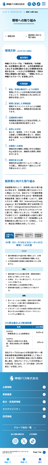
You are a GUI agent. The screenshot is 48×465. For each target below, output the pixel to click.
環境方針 (11, 36)
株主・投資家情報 (11, 402)
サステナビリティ (11, 409)
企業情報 (7, 387)
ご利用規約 (33, 434)
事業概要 (7, 394)
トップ (4, 12)
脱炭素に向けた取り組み (34, 36)
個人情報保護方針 (17, 434)
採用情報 (7, 416)
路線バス (8, 462)
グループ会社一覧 (23, 427)
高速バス (24, 462)
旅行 (40, 462)
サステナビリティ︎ (16, 12)
